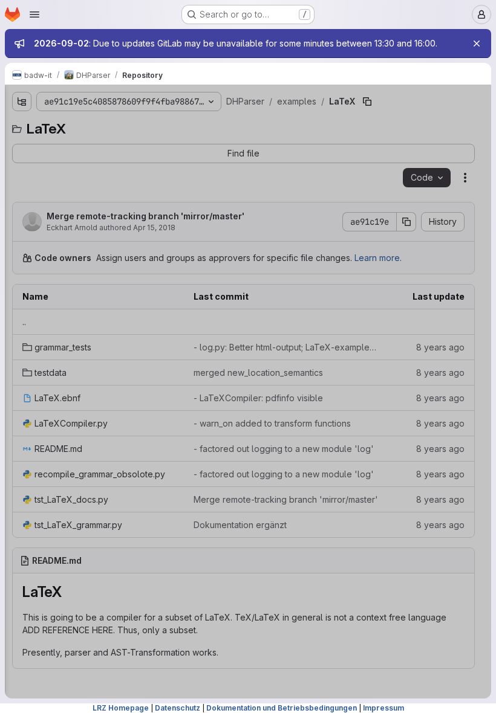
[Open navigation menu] (34, 14)
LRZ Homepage (121, 707)
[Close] (476, 43)
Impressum (383, 707)
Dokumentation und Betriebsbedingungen (281, 707)
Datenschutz (177, 707)
